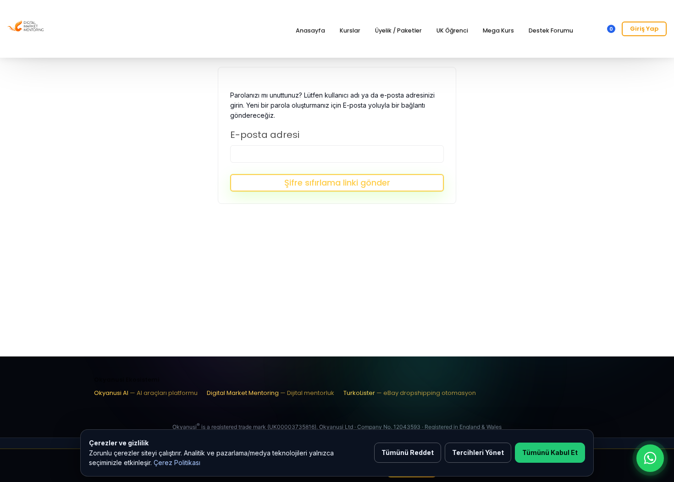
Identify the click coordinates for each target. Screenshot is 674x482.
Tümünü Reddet (407, 452)
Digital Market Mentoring (270, 393)
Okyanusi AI (146, 393)
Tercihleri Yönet (478, 452)
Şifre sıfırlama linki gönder (337, 182)
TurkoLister (409, 393)
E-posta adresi (264, 134)
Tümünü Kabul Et (550, 452)
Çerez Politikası (177, 462)
